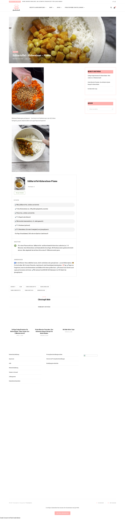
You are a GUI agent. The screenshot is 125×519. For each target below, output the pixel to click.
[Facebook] (4, 74)
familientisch (29, 290)
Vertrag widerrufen (62, 513)
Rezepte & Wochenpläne (37, 7)
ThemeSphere (28, 503)
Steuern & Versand (13, 372)
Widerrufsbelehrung (13, 367)
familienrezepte (16, 290)
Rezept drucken (20, 192)
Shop (50, 7)
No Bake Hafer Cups (68, 329)
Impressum (11, 359)
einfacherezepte (31, 286)
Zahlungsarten (12, 376)
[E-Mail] (4, 84)
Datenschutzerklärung (14, 354)
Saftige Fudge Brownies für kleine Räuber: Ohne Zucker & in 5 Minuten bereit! (19, 331)
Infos (58, 7)
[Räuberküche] (16, 7)
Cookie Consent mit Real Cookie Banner (10, 518)
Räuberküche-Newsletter (14, 381)
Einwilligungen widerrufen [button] (52, 363)
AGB (10, 363)
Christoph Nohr (19, 58)
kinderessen (41, 290)
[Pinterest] (4, 79)
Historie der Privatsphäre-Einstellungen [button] (55, 359)
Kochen (15, 51)
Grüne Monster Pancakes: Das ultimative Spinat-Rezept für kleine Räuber (42, 1)
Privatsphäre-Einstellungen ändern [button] (54, 354)
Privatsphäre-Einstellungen (74, 7)
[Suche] (110, 7)
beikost (13, 286)
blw (21, 286)
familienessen (44, 286)
